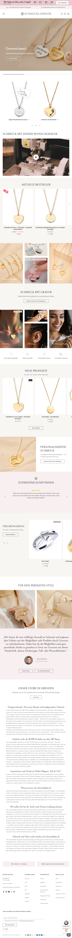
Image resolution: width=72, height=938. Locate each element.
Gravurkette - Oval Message (50, 417)
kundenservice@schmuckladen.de (11, 887)
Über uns (27, 878)
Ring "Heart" (45, 561)
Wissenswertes (44, 903)
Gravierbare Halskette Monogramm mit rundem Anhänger (50, 228)
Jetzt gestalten (13, 58)
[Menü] (69, 921)
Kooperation (43, 899)
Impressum (58, 886)
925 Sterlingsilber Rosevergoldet (19, 234)
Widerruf (58, 890)
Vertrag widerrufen (60, 897)
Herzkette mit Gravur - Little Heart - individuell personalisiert (18, 228)
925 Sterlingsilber (16, 234)
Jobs (26, 882)
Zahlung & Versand (60, 893)
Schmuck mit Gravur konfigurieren (36, 301)
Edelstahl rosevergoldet (52, 234)
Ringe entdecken (10, 534)
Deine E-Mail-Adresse (10, 918)
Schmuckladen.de (16, 935)
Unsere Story (26, 671)
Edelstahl (48, 234)
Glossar (42, 878)
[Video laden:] (36, 157)
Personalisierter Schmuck (44, 891)
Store (26, 886)
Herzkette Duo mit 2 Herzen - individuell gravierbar (18, 417)
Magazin (27, 897)
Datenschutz (59, 882)
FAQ (26, 890)
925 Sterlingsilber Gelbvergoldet (17, 234)
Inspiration (27, 893)
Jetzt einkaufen (62, 2)
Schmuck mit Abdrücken (48, 119)
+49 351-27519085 (7, 883)
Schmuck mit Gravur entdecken (52, 461)
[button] (4, 14)
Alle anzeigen (36, 428)
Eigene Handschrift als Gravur (18, 119)
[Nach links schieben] (32, 125)
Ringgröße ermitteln (45, 895)
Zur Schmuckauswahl (44, 671)
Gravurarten (43, 886)
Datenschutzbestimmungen (26, 920)
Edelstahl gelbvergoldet (50, 234)
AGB (57, 878)
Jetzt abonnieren (9, 925)
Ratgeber (42, 882)
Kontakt (27, 901)
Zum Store (36, 697)
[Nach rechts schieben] (40, 125)
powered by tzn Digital (63, 935)
